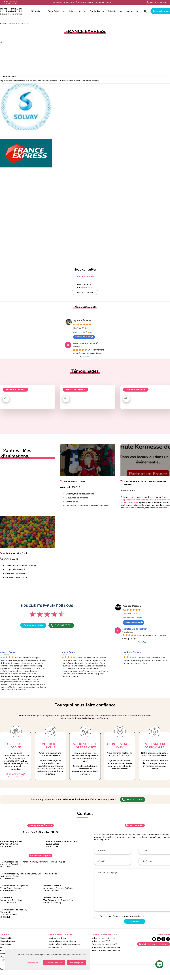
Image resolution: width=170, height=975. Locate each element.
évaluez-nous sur (82, 336)
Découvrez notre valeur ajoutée (16, 775)
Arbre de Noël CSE (101, 941)
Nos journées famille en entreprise (64, 944)
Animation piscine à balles (16, 553)
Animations (113, 11)
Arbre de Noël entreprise (103, 938)
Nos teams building (57, 938)
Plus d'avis (85, 356)
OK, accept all (76, 962)
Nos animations (55, 947)
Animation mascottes (74, 481)
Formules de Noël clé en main (106, 950)
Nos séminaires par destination (62, 941)
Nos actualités (6, 938)
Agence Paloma (82, 320)
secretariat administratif (85, 343)
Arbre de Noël (75, 11)
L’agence (130, 11)
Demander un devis (33, 625)
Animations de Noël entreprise (106, 947)
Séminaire (36, 11)
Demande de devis (85, 276)
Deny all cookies (54, 962)
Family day (95, 11)
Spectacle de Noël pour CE (104, 944)
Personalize (32, 962)
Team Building (54, 11)
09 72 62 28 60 (158, 2)
